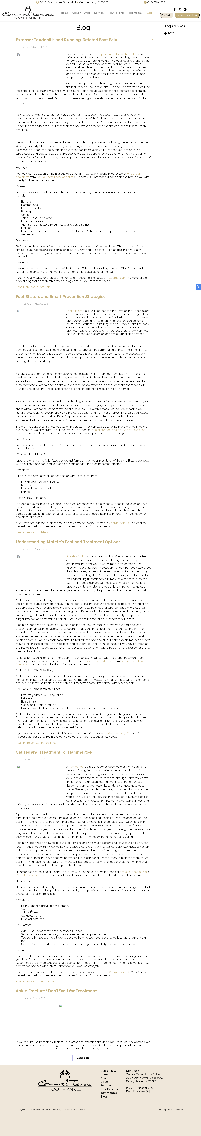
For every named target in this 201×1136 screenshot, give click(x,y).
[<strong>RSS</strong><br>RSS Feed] (152, 39)
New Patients (116, 12)
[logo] (28, 12)
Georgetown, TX (119, 277)
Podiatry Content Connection (74, 1110)
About (75, 12)
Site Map (162, 1110)
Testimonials (135, 12)
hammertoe (76, 766)
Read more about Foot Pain (33, 287)
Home (64, 12)
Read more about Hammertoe (35, 981)
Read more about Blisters (32, 532)
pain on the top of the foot (117, 54)
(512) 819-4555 (156, 2)
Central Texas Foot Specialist (54, 177)
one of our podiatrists (105, 430)
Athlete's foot (74, 556)
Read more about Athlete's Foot (36, 742)
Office (87, 12)
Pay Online (166, 15)
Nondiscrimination (175, 1110)
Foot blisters (74, 311)
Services (99, 12)
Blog (149, 12)
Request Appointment (187, 15)
